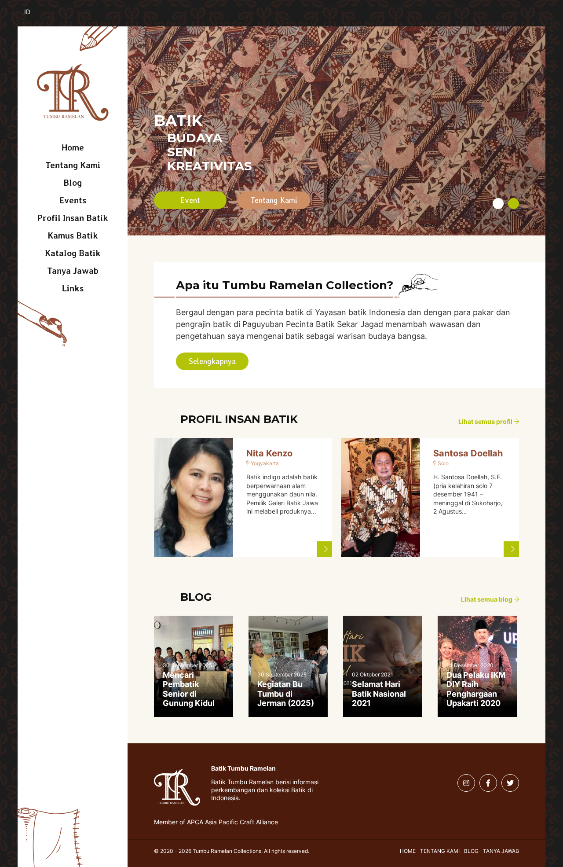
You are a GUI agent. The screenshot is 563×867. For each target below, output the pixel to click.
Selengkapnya (212, 361)
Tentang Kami (72, 165)
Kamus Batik (73, 235)
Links (73, 288)
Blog (72, 182)
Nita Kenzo (269, 453)
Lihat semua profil (486, 422)
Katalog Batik (73, 253)
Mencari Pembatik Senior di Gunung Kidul (189, 689)
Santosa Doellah (468, 453)
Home (73, 147)
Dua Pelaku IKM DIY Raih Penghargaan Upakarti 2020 (475, 689)
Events (72, 200)
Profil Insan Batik (72, 218)
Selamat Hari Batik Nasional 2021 (379, 694)
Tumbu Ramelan (73, 92)
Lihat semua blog (487, 599)
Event (190, 200)
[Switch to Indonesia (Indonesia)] (34, 17)
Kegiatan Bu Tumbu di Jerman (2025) (285, 694)
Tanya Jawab (73, 270)
